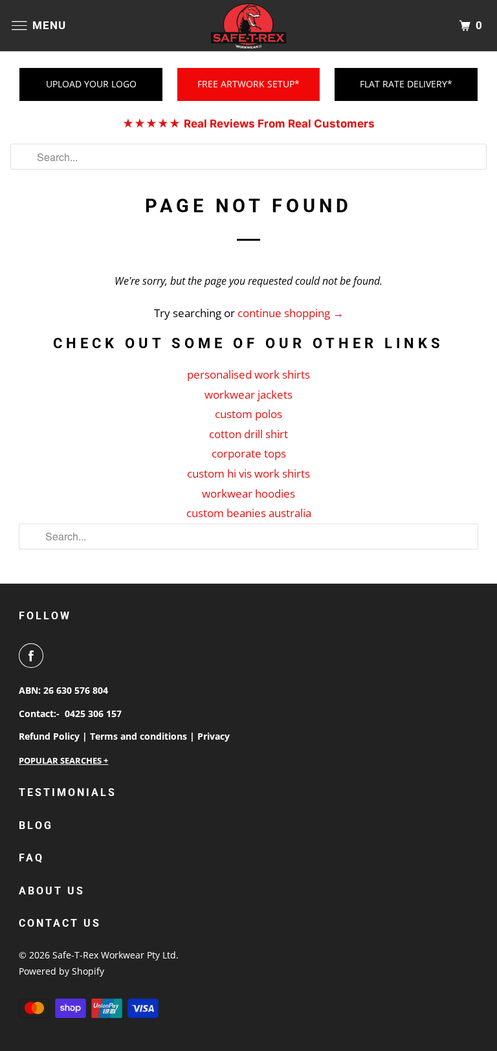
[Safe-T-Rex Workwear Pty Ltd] (248, 25)
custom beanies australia (248, 512)
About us (52, 891)
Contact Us (60, 923)
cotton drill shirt (248, 433)
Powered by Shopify (61, 971)
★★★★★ (248, 123)
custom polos (248, 413)
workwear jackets (248, 394)
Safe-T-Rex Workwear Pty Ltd (114, 955)
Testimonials (67, 792)
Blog (36, 825)
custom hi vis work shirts (248, 473)
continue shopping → (290, 312)
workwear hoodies (248, 493)
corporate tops (249, 453)
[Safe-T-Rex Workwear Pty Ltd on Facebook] (34, 655)
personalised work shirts (248, 374)
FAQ (31, 858)
